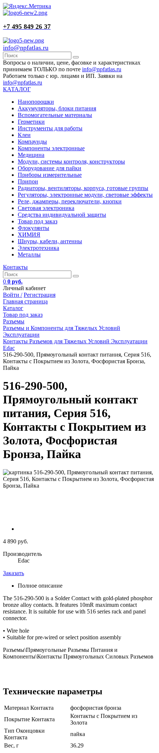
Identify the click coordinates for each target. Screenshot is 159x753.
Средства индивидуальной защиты (62, 215)
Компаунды (32, 141)
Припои (28, 181)
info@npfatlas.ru (25, 47)
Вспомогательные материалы (55, 115)
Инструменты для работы (50, 128)
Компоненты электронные (51, 148)
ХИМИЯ (29, 234)
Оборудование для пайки (49, 168)
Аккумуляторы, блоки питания (57, 108)
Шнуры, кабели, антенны (50, 241)
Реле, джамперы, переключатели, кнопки (70, 201)
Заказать (13, 573)
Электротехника (38, 248)
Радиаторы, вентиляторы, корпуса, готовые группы (83, 188)
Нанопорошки (36, 102)
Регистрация (39, 295)
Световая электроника (46, 208)
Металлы (29, 254)
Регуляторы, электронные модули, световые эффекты (85, 195)
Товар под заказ (37, 221)
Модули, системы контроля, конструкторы (71, 161)
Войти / (12, 295)
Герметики (31, 121)
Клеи (24, 135)
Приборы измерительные (50, 175)
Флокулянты (33, 228)
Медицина (31, 155)
